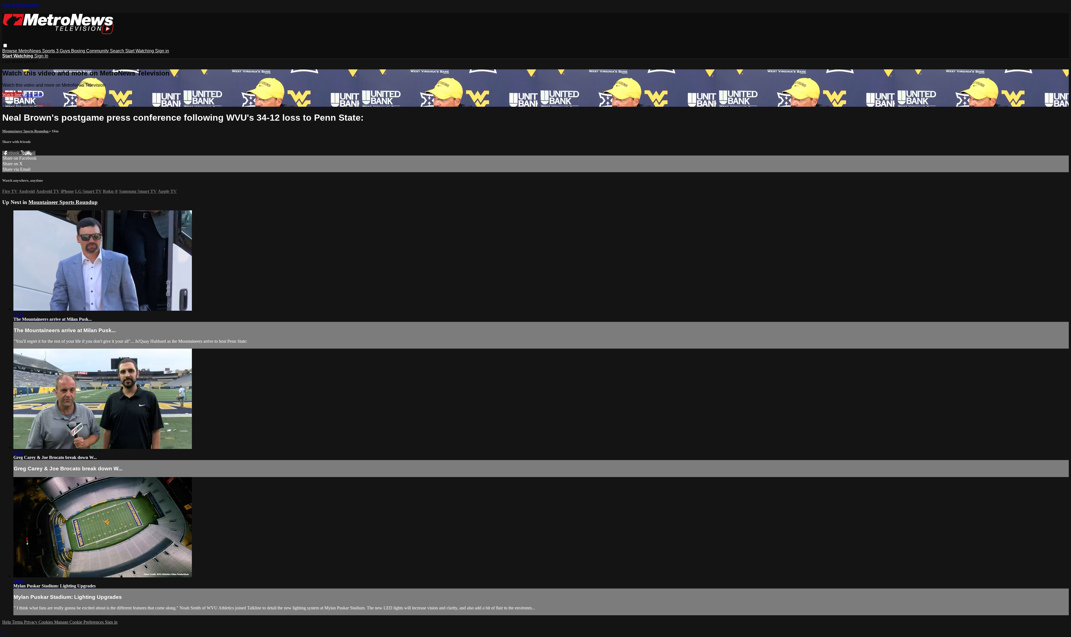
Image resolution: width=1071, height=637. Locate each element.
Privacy (31, 622)
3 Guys (63, 50)
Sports (49, 50)
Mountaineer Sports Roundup (25, 131)
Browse (10, 50)
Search (117, 50)
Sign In (41, 56)
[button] (5, 45)
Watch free (12, 94)
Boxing (78, 50)
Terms (18, 622)
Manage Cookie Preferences (79, 622)
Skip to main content (20, 4)
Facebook (11, 152)
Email (30, 152)
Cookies (46, 622)
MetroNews (30, 50)
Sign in (162, 50)
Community (98, 50)
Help (7, 622)
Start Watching (140, 50)
